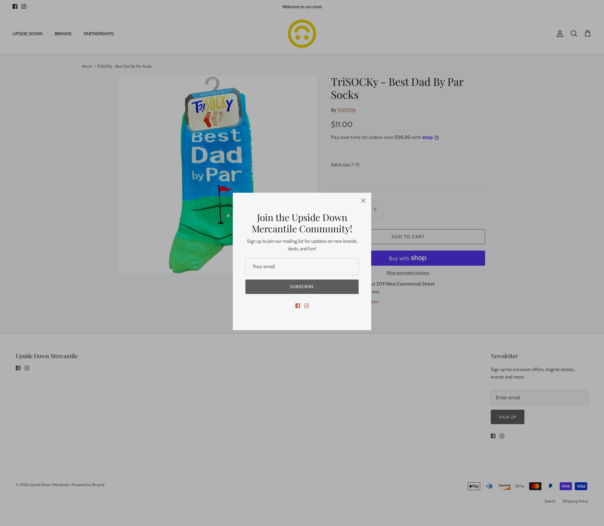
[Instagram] (306, 305)
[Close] (363, 201)
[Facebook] (297, 305)
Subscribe (302, 286)
